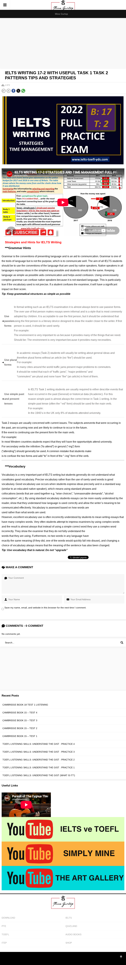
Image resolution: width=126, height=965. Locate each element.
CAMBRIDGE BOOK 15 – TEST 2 (19, 728)
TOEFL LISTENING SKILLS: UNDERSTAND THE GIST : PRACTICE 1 (38, 767)
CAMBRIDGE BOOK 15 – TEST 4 (19, 712)
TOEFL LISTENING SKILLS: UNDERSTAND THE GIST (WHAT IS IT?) (38, 775)
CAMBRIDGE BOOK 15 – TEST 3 (19, 720)
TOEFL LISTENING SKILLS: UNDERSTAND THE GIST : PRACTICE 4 (38, 744)
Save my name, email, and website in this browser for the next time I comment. (45, 607)
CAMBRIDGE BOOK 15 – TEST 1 (19, 736)
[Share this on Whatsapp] (23, 91)
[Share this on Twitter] (18, 91)
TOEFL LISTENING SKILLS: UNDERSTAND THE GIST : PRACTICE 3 (38, 751)
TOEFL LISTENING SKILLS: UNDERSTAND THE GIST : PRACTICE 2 (38, 759)
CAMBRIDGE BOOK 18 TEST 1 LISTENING (25, 704)
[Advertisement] (63, 42)
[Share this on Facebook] (13, 91)
